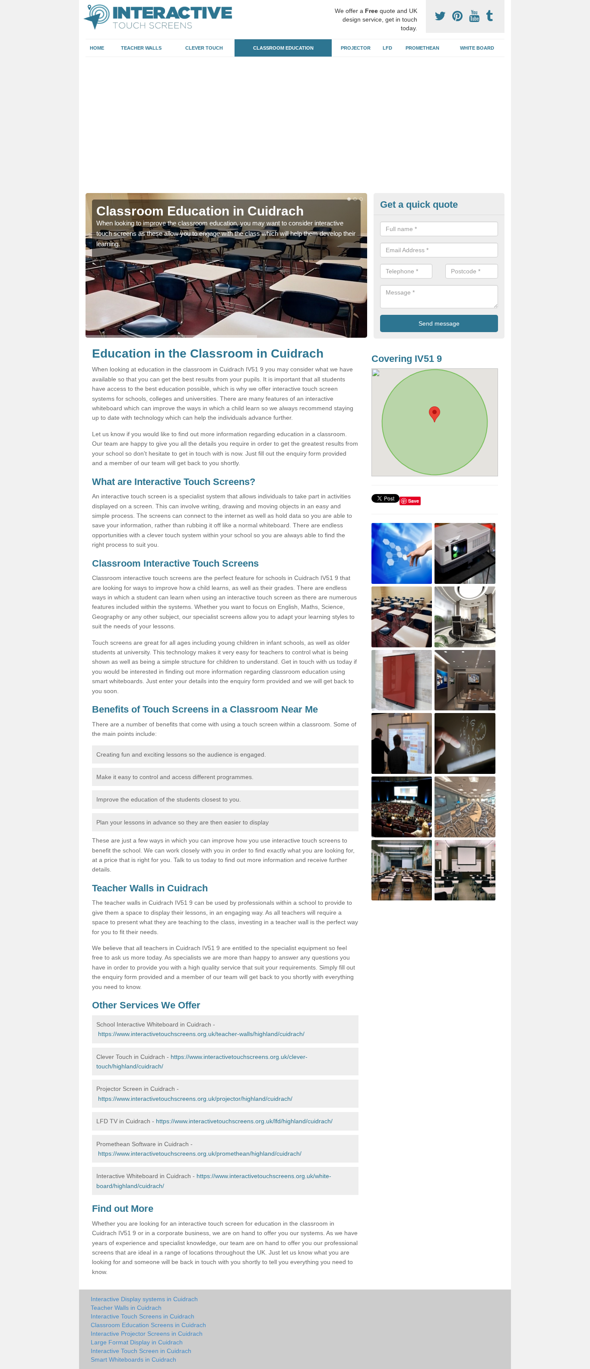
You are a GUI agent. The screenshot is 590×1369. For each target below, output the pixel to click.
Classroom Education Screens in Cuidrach (148, 1324)
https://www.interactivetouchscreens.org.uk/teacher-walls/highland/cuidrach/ (201, 1033)
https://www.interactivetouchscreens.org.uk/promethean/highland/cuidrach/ (199, 1153)
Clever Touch (204, 48)
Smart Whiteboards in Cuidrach (133, 1359)
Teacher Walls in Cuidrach (126, 1307)
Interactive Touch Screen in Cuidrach (141, 1350)
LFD (387, 48)
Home (97, 48)
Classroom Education (283, 48)
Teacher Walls (141, 48)
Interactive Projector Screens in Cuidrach (147, 1333)
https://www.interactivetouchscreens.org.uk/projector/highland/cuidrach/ (195, 1098)
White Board (477, 48)
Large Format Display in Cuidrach (137, 1342)
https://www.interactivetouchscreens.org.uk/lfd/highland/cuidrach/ (244, 1121)
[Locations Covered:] (89, 7)
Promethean (422, 48)
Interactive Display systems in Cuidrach (144, 1299)
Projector (356, 48)
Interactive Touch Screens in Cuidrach (142, 1316)
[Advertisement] (295, 128)
